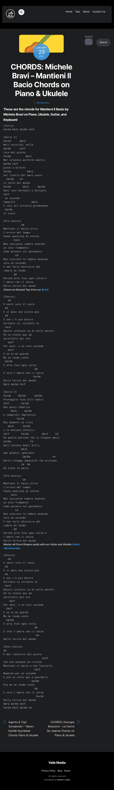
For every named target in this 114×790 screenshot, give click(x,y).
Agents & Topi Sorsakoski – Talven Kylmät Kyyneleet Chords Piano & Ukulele (23, 728)
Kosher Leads (63, 779)
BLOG (45, 289)
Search (89, 36)
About (86, 11)
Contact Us (98, 11)
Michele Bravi (43, 102)
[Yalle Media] (10, 16)
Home (69, 11)
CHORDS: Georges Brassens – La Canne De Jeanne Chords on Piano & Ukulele (61, 728)
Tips (77, 11)
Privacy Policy (48, 770)
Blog (60, 770)
